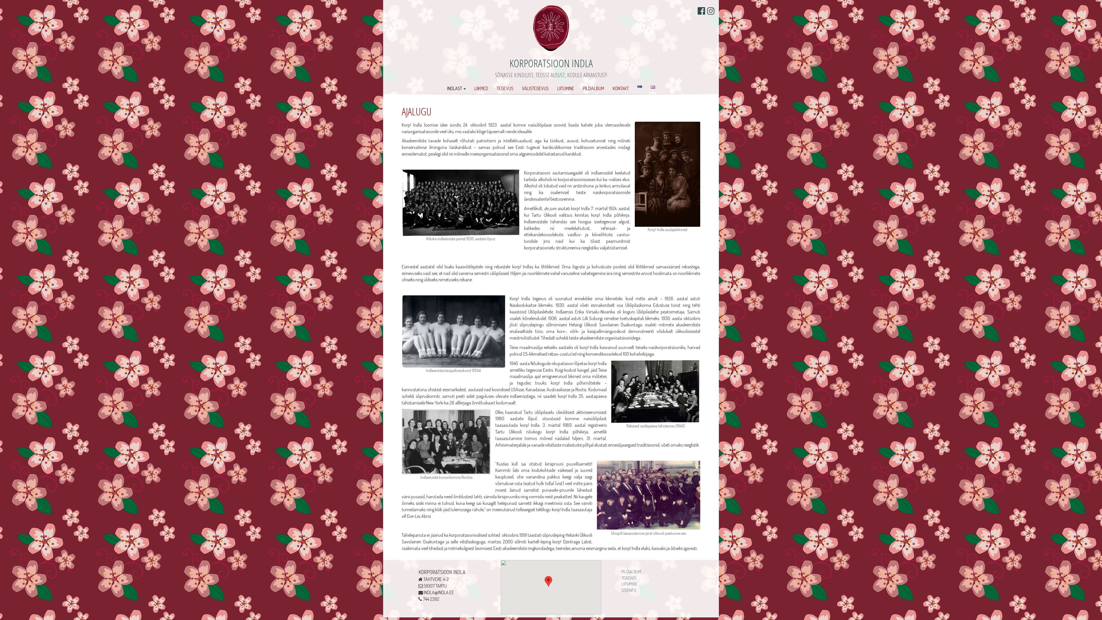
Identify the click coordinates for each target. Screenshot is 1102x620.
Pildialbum (593, 88)
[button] (548, 581)
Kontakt (621, 88)
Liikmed (481, 88)
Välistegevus (535, 88)
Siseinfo (628, 590)
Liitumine (565, 88)
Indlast (455, 88)
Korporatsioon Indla (551, 63)
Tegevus (505, 88)
